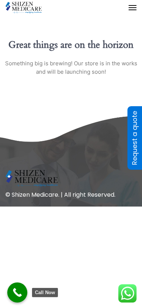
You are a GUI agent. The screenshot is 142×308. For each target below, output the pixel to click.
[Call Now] (17, 292)
